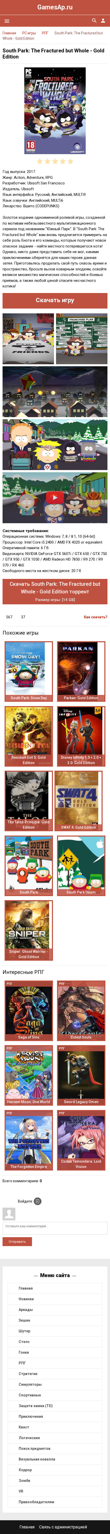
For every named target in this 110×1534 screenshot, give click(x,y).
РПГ (22, 1363)
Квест (24, 1427)
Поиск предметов (34, 1449)
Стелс (24, 1342)
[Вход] (37, 1201)
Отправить (17, 1242)
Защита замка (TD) (36, 1406)
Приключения (31, 1416)
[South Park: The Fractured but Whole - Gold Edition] (55, 111)
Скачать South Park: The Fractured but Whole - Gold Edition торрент (55, 591)
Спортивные (30, 1395)
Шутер (24, 1331)
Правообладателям (36, 1502)
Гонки (24, 1352)
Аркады (26, 1310)
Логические (29, 1438)
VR (21, 1491)
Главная (26, 1288)
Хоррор (25, 1470)
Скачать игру (55, 300)
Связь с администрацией (63, 1527)
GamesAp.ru (55, 7)
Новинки (26, 1299)
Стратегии (28, 1374)
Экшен (24, 1320)
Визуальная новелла (37, 1459)
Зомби (24, 1481)
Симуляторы (30, 1384)
